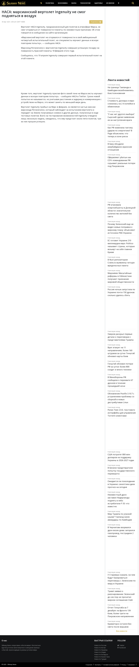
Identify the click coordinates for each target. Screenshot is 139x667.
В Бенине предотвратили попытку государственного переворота (121, 470)
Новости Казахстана (102, 657)
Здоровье (98, 3)
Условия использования (111, 665)
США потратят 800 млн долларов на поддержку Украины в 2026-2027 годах (121, 457)
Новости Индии (100, 652)
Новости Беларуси (101, 654)
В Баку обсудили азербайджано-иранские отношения (120, 147)
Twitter (121, 645)
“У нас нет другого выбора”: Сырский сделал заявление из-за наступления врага (121, 117)
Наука (73, 3)
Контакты (98, 665)
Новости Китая (100, 648)
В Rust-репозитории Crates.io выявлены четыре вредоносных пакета (121, 262)
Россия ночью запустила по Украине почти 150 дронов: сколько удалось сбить (121, 292)
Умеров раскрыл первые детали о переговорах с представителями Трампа (120, 337)
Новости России (100, 645)
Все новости (121, 631)
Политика (50, 3)
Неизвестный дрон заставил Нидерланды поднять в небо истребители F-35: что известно (119, 500)
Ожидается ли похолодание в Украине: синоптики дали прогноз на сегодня (121, 484)
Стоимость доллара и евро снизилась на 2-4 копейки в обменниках (121, 103)
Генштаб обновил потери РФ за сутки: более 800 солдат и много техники (120, 366)
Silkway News (11, 664)
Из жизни (110, 3)
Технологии (85, 3)
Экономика (63, 3)
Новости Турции (100, 659)
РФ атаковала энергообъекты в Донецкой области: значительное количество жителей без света (121, 210)
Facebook (122, 648)
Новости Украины (100, 650)
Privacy (124, 665)
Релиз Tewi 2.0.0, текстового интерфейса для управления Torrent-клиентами (122, 413)
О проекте (89, 665)
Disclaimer (131, 665)
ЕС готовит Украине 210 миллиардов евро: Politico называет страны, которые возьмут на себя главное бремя (121, 246)
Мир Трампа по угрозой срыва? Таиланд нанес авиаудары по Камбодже (120, 517)
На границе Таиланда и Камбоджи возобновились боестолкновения (121, 90)
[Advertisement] (10, 59)
